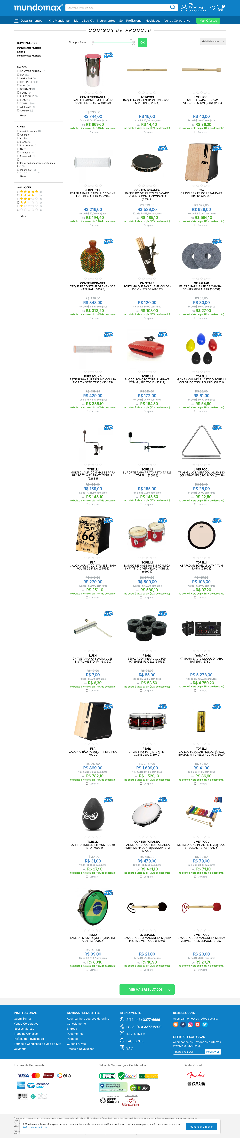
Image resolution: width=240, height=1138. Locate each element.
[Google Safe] (128, 1077)
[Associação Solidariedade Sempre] (131, 1101)
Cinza (25, 149)
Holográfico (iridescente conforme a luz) (36, 165)
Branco (25, 141)
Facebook (135, 1041)
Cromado (27, 152)
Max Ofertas (208, 20)
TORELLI (27, 103)
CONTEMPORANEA (33, 71)
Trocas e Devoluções (80, 1048)
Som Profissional (130, 20)
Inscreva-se (212, 1052)
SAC (129, 1048)
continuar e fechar (201, 1126)
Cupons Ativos (76, 1043)
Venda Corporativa (177, 20)
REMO (25, 99)
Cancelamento (76, 1023)
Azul (24, 138)
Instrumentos (106, 20)
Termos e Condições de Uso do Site (37, 1043)
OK (142, 42)
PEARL (25, 92)
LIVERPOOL (29, 82)
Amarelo (26, 134)
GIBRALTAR (28, 78)
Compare (94, 132)
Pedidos (72, 1038)
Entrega (72, 1028)
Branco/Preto (29, 145)
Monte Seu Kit (84, 20)
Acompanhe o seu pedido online (88, 1018)
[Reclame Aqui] (114, 1088)
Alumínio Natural (30, 131)
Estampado (28, 156)
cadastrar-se (199, 10)
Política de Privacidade (29, 1038)
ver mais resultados (146, 989)
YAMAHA (26, 110)
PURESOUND (29, 96)
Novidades (153, 20)
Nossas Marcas (24, 1028)
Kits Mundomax (59, 20)
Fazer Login (197, 7)
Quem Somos (23, 1018)
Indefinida (28, 169)
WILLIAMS (27, 107)
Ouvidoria (20, 1048)
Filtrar (23, 115)
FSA (24, 74)
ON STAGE (27, 89)
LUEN (25, 85)
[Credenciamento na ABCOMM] (149, 1077)
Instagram (135, 1034)
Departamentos (31, 20)
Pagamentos (75, 1033)
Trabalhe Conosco (26, 1033)
